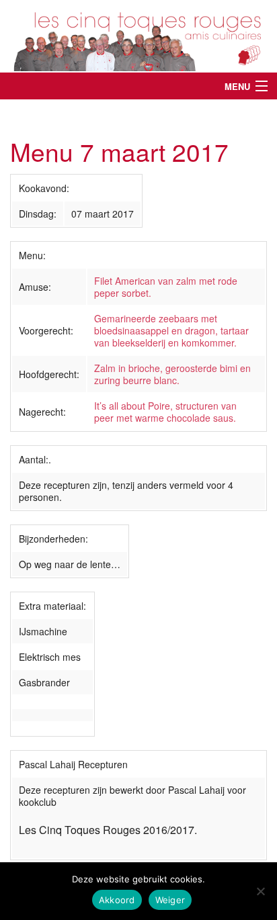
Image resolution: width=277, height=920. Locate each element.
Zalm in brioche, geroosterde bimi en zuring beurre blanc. (172, 374)
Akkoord (117, 899)
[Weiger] (260, 891)
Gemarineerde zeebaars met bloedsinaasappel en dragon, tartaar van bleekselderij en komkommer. (171, 330)
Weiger (170, 899)
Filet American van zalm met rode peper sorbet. (165, 287)
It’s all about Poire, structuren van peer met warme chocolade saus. (165, 411)
